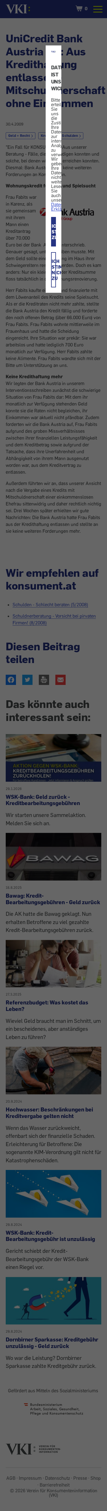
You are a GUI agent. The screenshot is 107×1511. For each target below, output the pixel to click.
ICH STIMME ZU (54, 231)
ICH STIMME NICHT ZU (54, 269)
